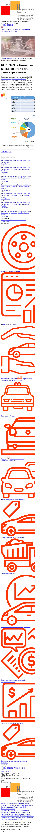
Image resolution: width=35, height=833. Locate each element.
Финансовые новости (8, 809)
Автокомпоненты (13, 803)
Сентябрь (14, 169)
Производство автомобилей (10, 816)
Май (24, 160)
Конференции (12, 31)
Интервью (4, 31)
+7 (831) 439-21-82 (7, 25)
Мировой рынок (27, 805)
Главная (3, 58)
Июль (3, 162)
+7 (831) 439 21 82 (7, 768)
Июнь (28, 160)
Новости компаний (7, 807)
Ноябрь (26, 169)
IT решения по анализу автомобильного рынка (16, 813)
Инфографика (25, 29)
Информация (5, 810)
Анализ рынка (5, 812)
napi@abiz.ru (5, 771)
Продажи (21, 58)
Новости (8, 29)
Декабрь (3, 171)
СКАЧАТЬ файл (6, 152)
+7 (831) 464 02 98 (19, 768)
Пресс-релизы (15, 29)
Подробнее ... (5, 164)
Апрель (19, 160)
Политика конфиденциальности (11, 819)
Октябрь (20, 169)
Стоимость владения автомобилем (21, 817)
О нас (3, 29)
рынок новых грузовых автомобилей (13, 79)
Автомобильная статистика (20, 812)
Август (7, 162)
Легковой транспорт (14, 805)
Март (14, 160)
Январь (3, 160)
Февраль (9, 160)
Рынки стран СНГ (20, 807)
